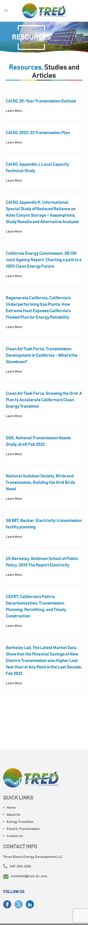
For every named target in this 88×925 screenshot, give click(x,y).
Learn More (14, 111)
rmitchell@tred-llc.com (29, 876)
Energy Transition (20, 821)
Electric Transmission (23, 829)
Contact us (15, 836)
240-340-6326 (20, 866)
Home (11, 807)
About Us (13, 814)
